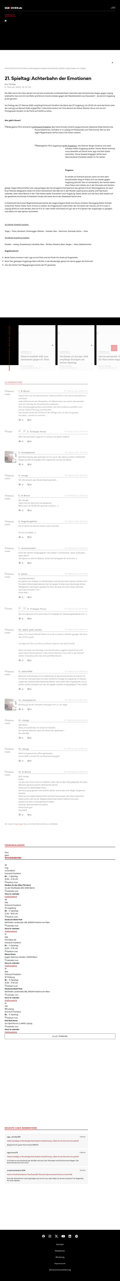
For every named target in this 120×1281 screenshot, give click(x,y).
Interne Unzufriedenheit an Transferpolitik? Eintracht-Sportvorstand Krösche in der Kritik (39, 1174)
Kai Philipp (10, 84)
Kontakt (60, 1244)
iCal (6, 896)
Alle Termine (60, 1036)
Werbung (60, 1257)
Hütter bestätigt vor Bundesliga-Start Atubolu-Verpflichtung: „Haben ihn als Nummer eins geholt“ (43, 1141)
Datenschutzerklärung (60, 1269)
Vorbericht (10, 15)
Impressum (60, 1263)
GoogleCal (12, 896)
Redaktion (60, 1250)
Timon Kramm (27, 366)
